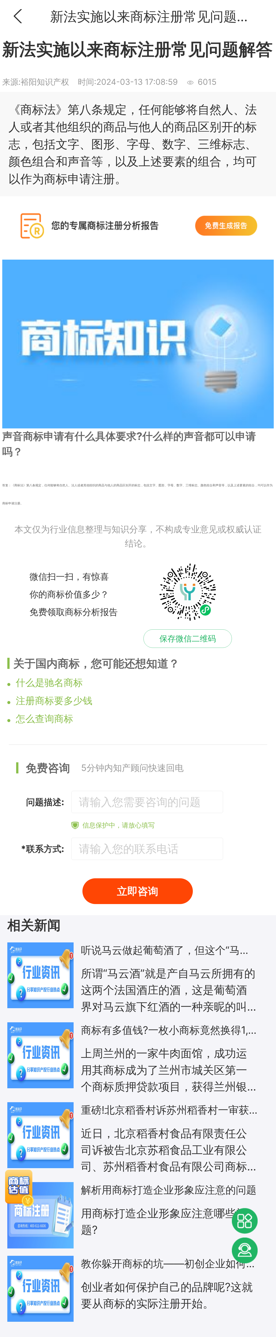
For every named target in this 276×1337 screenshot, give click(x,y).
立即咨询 (137, 891)
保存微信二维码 (187, 638)
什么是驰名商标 (49, 682)
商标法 (18, 485)
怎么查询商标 (44, 718)
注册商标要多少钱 (54, 700)
